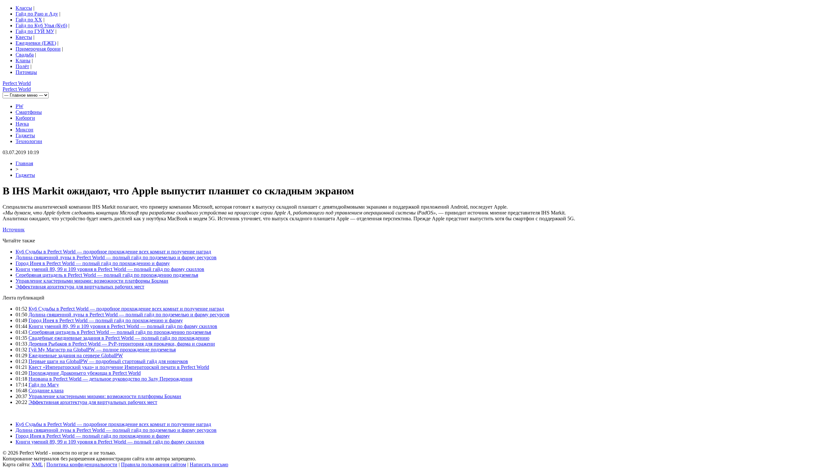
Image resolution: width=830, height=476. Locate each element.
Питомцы (26, 72)
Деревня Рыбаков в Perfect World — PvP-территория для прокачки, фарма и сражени (122, 344)
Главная (24, 163)
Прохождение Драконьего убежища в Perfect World (85, 373)
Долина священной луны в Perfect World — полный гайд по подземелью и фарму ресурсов (116, 257)
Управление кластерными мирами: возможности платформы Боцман (92, 281)
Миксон (24, 129)
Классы (24, 8)
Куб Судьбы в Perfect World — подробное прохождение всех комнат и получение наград (113, 251)
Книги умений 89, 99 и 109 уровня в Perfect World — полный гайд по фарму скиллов (110, 269)
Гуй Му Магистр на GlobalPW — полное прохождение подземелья (102, 349)
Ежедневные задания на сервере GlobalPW (76, 355)
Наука (22, 124)
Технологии (29, 141)
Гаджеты (25, 135)
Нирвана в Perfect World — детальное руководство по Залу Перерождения (110, 379)
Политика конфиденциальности (81, 464)
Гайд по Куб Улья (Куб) (41, 25)
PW (19, 106)
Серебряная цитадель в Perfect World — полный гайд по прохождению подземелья (107, 275)
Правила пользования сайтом (153, 464)
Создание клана (46, 390)
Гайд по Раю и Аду (37, 14)
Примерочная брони (38, 49)
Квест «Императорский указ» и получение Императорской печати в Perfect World (119, 367)
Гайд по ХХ (29, 19)
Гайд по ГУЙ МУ (35, 31)
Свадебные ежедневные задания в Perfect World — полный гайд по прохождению (119, 338)
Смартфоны (29, 112)
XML (37, 464)
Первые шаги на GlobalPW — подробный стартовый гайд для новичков (108, 361)
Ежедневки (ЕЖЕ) (36, 43)
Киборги (25, 118)
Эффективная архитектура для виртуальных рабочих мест (80, 286)
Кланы (23, 60)
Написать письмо (209, 464)
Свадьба (25, 54)
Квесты (24, 37)
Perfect (17, 83)
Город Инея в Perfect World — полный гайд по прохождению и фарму (93, 263)
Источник (14, 229)
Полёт (22, 66)
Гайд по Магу (44, 384)
